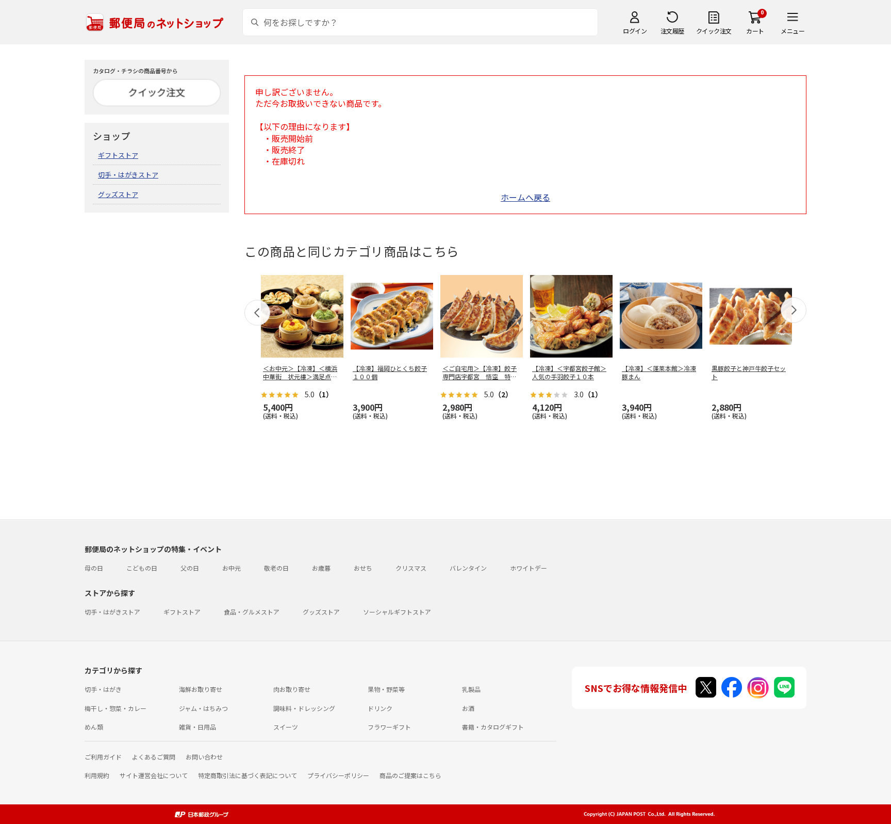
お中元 (231, 567)
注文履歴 (672, 30)
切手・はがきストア (128, 175)
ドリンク (380, 708)
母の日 (94, 567)
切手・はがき (103, 689)
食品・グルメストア (251, 611)
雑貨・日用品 (197, 726)
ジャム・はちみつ (203, 708)
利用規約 (97, 775)
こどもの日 (141, 567)
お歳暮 (321, 567)
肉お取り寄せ (291, 689)
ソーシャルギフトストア (397, 611)
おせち (363, 567)
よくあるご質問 (153, 756)
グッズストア (118, 194)
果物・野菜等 (386, 689)
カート (755, 30)
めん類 (94, 726)
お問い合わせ (204, 756)
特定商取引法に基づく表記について (247, 775)
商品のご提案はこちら (410, 775)
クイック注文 (714, 30)
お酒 (468, 708)
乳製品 (471, 689)
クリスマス (410, 567)
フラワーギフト (389, 726)
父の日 (189, 567)
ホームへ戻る (525, 197)
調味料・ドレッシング (304, 708)
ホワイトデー (528, 567)
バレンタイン (468, 567)
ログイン (635, 30)
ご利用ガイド (103, 756)
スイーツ (285, 726)
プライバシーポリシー (338, 775)
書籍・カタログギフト (493, 726)
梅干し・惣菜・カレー (115, 708)
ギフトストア (118, 155)
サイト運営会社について (154, 775)
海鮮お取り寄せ (200, 689)
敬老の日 (276, 567)
